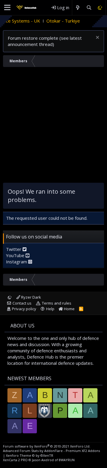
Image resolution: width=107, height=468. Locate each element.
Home (69, 308)
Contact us (22, 303)
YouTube (16, 255)
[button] (7, 8)
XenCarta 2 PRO (15, 460)
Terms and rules (56, 303)
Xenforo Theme (29, 455)
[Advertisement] (53, 126)
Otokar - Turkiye (59, 21)
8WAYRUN (67, 460)
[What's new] (77, 7)
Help (50, 308)
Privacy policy (24, 308)
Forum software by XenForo (46, 446)
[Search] (88, 7)
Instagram (17, 262)
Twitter (14, 249)
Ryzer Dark (30, 297)
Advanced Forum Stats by (51, 450)
